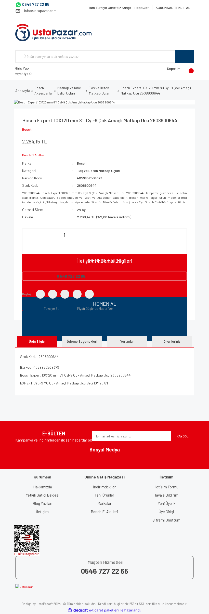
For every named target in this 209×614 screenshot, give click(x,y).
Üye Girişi (166, 511)
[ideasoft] (78, 610)
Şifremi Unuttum (166, 520)
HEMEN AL (104, 304)
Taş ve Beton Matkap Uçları (98, 170)
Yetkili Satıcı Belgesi (42, 495)
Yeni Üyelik (166, 503)
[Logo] (53, 32)
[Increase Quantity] (102, 241)
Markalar (104, 503)
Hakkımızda (42, 487)
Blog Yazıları (42, 503)
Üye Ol (23, 73)
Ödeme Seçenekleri (82, 341)
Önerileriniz (171, 341)
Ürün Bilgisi (37, 341)
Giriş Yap (22, 68)
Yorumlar (127, 341)
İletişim (42, 511)
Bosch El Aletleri (104, 511)
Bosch (27, 129)
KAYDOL (182, 436)
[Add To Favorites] (23, 308)
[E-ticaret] (104, 610)
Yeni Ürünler (104, 495)
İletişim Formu (166, 487)
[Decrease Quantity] (26, 241)
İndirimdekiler (104, 487)
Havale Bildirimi (166, 495)
